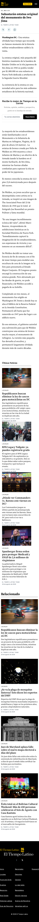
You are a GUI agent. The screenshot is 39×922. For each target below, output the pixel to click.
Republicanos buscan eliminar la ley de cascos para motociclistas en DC (16, 396)
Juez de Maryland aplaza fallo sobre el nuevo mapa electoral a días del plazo (18, 749)
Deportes (18, 874)
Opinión (18, 880)
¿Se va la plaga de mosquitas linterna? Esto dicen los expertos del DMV (19, 692)
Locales (5, 390)
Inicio (2, 869)
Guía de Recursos (6, 906)
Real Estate (4, 895)
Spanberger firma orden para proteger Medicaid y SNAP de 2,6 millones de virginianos (16, 556)
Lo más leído (20, 885)
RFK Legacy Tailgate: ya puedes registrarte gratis (16, 448)
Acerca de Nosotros (22, 901)
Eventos (3, 885)
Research (35, 869)
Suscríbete (27, 4)
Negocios (3, 890)
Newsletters (19, 890)
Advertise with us (21, 906)
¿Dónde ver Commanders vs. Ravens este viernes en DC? (16, 500)
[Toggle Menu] (36, 4)
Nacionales (19, 869)
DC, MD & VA (5, 10)
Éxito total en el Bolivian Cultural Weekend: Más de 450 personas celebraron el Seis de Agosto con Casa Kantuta (19, 808)
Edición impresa (21, 895)
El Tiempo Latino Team (10, 25)
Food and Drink (6, 880)
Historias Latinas (6, 901)
